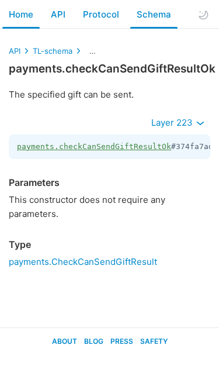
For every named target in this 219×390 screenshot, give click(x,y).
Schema (154, 14)
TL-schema (52, 51)
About (64, 341)
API (58, 14)
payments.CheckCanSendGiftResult (83, 261)
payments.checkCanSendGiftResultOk (94, 146)
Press (121, 341)
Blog (93, 341)
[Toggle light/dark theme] (203, 14)
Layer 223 (173, 122)
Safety (154, 341)
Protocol (101, 14)
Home (21, 14)
